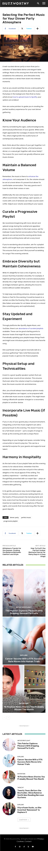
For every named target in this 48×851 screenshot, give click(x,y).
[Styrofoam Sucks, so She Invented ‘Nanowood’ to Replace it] (9, 808)
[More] (37, 28)
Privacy (40, 839)
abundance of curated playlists (31, 328)
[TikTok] (24, 846)
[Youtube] (32, 846)
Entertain (23, 703)
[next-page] (8, 717)
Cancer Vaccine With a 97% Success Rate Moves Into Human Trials (24, 660)
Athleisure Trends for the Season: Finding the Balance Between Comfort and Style (12, 551)
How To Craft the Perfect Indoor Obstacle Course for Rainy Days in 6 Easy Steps (36, 552)
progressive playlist (11, 521)
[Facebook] (15, 846)
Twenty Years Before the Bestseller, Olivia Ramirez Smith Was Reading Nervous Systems (30, 794)
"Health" (20, 787)
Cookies (20, 841)
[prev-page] (4, 717)
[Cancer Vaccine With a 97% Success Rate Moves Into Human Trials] (24, 641)
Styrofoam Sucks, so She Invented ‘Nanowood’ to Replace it (29, 809)
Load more (23, 820)
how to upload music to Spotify (25, 97)
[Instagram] (19, 846)
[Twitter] (28, 846)
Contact (28, 841)
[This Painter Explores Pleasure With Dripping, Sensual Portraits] (24, 593)
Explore (24, 655)
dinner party (14, 517)
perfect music (26, 517)
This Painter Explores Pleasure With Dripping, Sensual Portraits (24, 612)
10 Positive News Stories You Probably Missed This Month (24, 708)
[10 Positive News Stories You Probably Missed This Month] (24, 689)
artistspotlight (24, 607)
